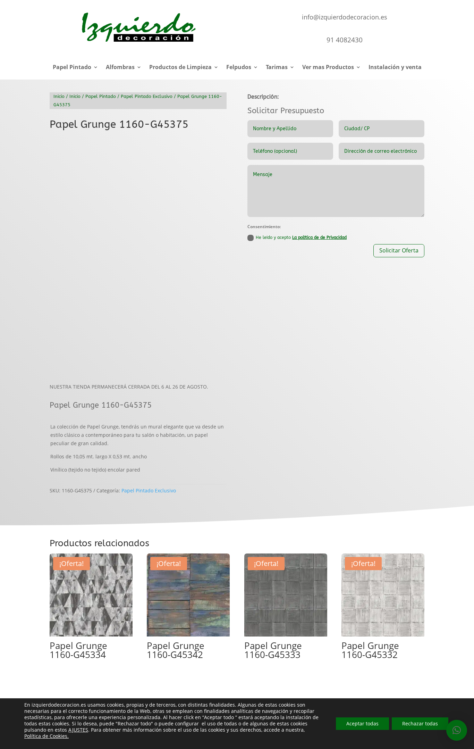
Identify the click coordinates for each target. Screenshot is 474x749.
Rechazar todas (420, 723)
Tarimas (277, 68)
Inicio (59, 96)
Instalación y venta (395, 68)
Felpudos (238, 68)
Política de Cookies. (46, 736)
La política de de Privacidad (319, 237)
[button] (215, 147)
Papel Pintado (72, 68)
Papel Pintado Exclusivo (146, 96)
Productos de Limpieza (180, 68)
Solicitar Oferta (398, 250)
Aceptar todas (362, 723)
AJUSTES (78, 730)
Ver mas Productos (328, 68)
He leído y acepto (301, 237)
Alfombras (120, 68)
